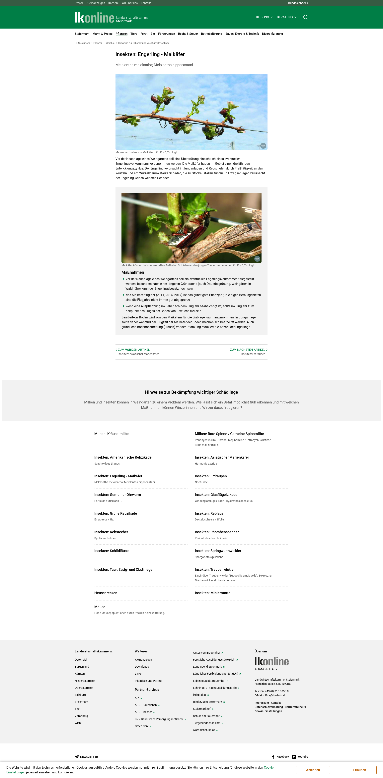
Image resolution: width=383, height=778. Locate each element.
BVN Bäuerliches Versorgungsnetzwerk (159, 719)
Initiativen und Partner (148, 680)
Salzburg (80, 694)
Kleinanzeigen (96, 3)
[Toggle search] (305, 17)
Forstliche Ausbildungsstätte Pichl (214, 659)
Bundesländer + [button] (298, 3)
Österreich (81, 659)
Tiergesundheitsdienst (206, 722)
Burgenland (82, 666)
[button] (264, 17)
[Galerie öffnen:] (191, 112)
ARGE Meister (143, 712)
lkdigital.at (199, 694)
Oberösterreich (84, 687)
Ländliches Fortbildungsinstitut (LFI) (215, 673)
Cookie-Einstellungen (268, 711)
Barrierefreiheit (295, 707)
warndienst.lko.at (204, 729)
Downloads (142, 666)
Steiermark (81, 701)
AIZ (137, 698)
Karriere (113, 3)
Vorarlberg (81, 716)
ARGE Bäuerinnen (146, 705)
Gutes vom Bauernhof (206, 652)
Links (138, 673)
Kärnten (80, 673)
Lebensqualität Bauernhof (209, 680)
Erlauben (359, 770)
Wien (78, 722)
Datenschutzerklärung (269, 707)
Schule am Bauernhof (206, 716)
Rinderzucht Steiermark (207, 701)
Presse (79, 3)
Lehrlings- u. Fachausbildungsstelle (215, 687)
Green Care (142, 726)
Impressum (262, 702)
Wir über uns (130, 3)
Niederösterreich (85, 680)
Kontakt (146, 3)
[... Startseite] (112, 17)
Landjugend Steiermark (207, 666)
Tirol (77, 708)
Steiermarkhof (202, 708)
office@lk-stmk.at (274, 695)
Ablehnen (313, 770)
